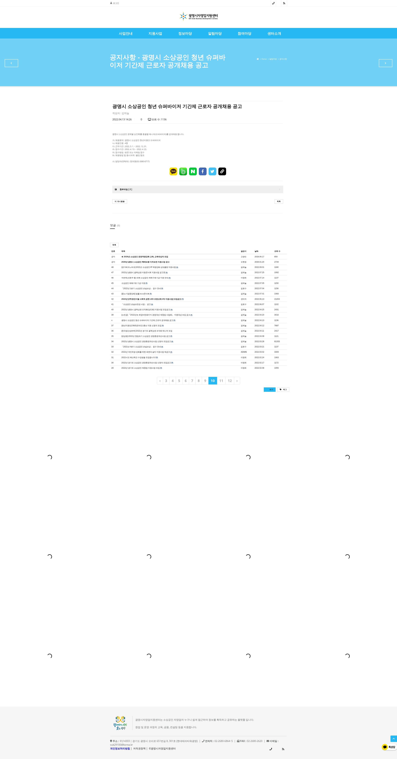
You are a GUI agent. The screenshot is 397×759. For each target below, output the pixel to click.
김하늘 (125, 113)
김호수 (243, 288)
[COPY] (222, 171)
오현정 (243, 262)
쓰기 (271, 389)
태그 (285, 389)
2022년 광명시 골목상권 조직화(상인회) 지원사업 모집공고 (145, 310)
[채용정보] (385, 63)
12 (230, 380)
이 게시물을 (120, 201)
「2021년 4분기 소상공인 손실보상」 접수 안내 (141, 347)
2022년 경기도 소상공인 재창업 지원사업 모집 (140, 368)
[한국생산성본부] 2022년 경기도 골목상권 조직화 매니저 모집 (146, 331)
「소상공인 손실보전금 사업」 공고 (136, 304)
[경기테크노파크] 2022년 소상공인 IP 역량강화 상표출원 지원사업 (148, 267)
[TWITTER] (212, 171)
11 (221, 380)
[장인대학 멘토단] (11, 63)
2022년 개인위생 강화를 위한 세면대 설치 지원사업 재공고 (145, 352)
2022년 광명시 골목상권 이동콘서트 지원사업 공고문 (143, 272)
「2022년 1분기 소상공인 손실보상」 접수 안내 (141, 288)
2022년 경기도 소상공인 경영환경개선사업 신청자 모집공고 (146, 363)
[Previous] (160, 380)
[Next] (237, 380)
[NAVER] (193, 171)
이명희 (243, 278)
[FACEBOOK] (203, 171)
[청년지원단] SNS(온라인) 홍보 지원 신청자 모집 (141, 326)
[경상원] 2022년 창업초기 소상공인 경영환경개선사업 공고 (145, 336)
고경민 (243, 257)
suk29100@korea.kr (121, 744)
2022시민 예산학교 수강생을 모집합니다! (138, 357)
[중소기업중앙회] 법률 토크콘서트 (135, 294)
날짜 (256, 251)
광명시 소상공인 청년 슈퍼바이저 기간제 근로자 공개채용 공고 (147, 320)
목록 (279, 201)
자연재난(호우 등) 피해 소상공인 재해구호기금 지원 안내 (144, 278)
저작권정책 (139, 748)
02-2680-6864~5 (273, 3)
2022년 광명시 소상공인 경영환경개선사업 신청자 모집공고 (146, 341)
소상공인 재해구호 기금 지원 (133, 283)
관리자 (243, 299)
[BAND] (183, 171)
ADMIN (244, 352)
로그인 (116, 3)
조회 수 (277, 251)
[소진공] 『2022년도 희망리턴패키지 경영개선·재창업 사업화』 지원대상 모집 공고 (155, 315)
